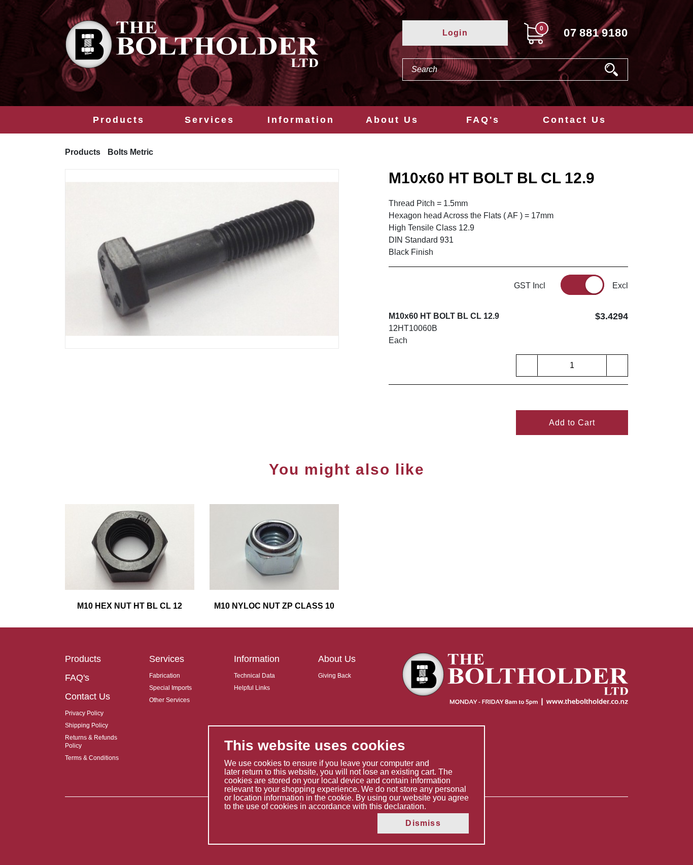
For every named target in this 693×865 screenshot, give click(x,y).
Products (119, 120)
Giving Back (334, 675)
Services (209, 120)
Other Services (169, 700)
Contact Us (574, 120)
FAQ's (483, 120)
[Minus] (527, 365)
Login (455, 32)
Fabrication (164, 675)
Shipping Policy (86, 725)
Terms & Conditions (92, 757)
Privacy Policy (84, 713)
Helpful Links (252, 687)
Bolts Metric (130, 152)
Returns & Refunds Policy (91, 741)
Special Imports (170, 687)
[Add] (617, 365)
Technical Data (254, 675)
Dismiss (422, 823)
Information (300, 120)
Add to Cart (572, 422)
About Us (392, 120)
